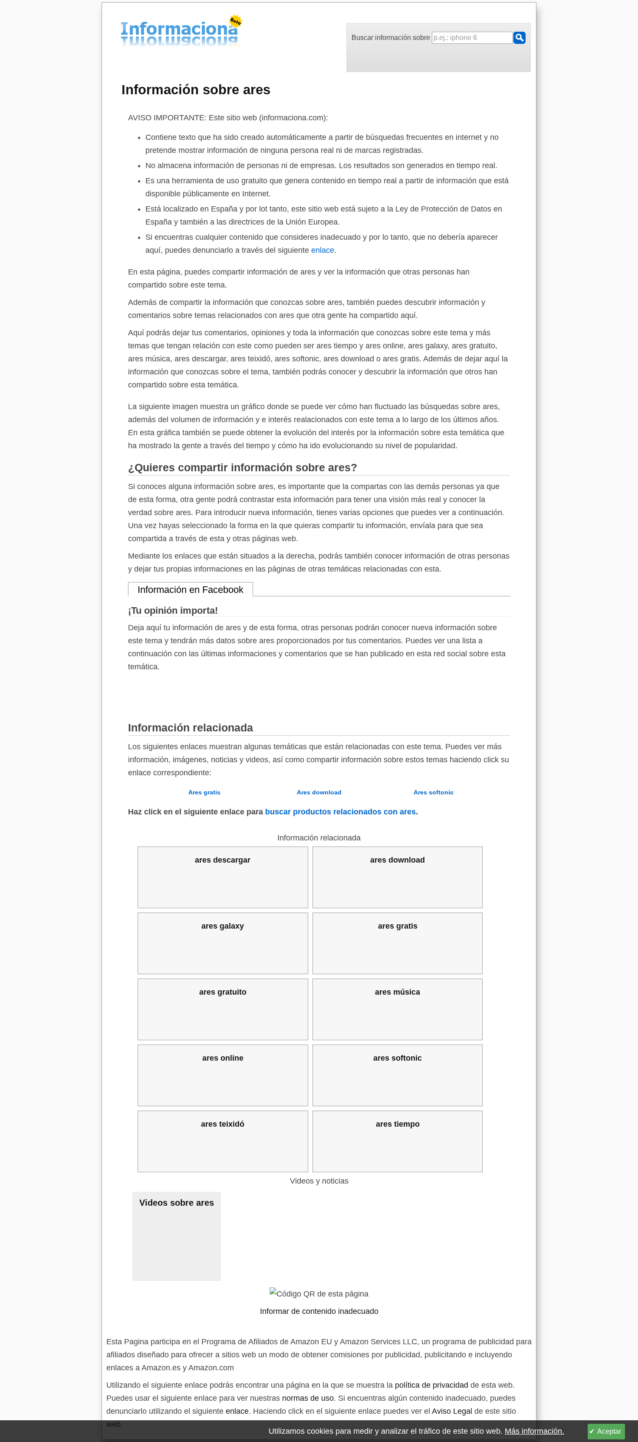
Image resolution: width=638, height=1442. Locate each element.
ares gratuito (223, 992)
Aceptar (609, 1431)
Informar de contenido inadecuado (319, 1311)
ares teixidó (222, 1124)
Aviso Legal (452, 1411)
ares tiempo (398, 1124)
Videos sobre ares (176, 1202)
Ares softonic (434, 792)
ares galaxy (222, 926)
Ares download (319, 792)
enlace (322, 250)
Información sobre (196, 89)
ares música (397, 992)
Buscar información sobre (392, 37)
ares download (397, 860)
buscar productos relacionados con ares (340, 811)
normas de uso (308, 1398)
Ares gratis (204, 792)
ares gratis (398, 926)
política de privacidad (431, 1385)
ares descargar (222, 860)
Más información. (534, 1431)
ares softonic (397, 1058)
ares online (222, 1058)
